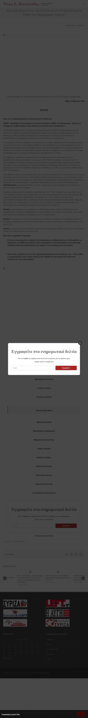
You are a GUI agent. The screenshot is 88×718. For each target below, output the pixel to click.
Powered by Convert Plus (11, 714)
